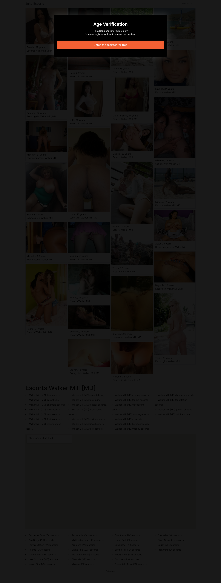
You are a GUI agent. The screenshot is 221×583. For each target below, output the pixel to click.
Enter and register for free (110, 44)
